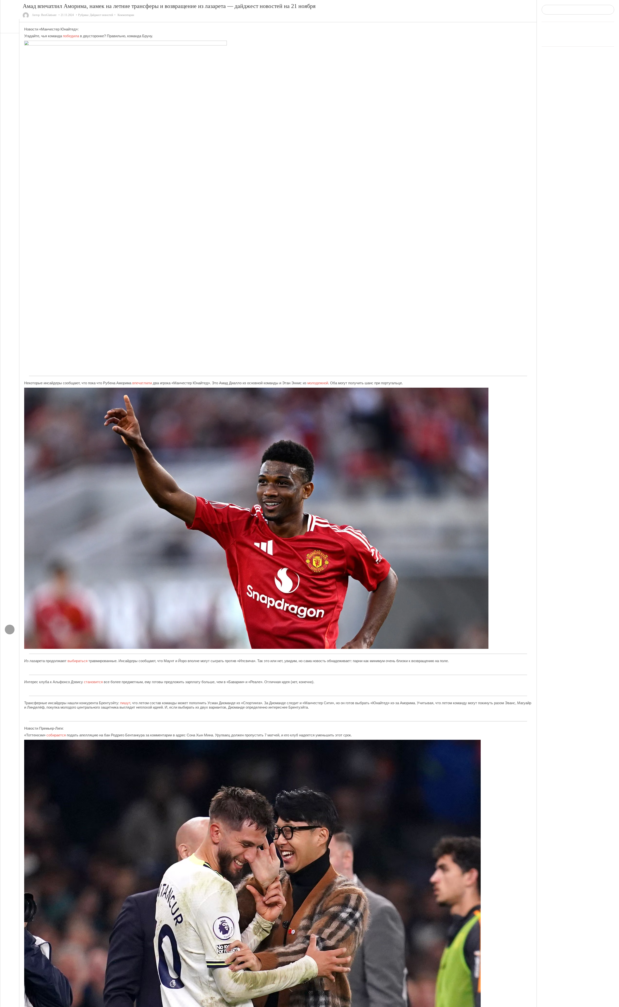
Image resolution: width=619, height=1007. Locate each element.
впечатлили (142, 383)
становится (93, 682)
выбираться (77, 661)
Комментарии (126, 15)
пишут (125, 703)
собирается (56, 735)
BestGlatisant (48, 15)
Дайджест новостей (101, 15)
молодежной (317, 383)
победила (71, 36)
